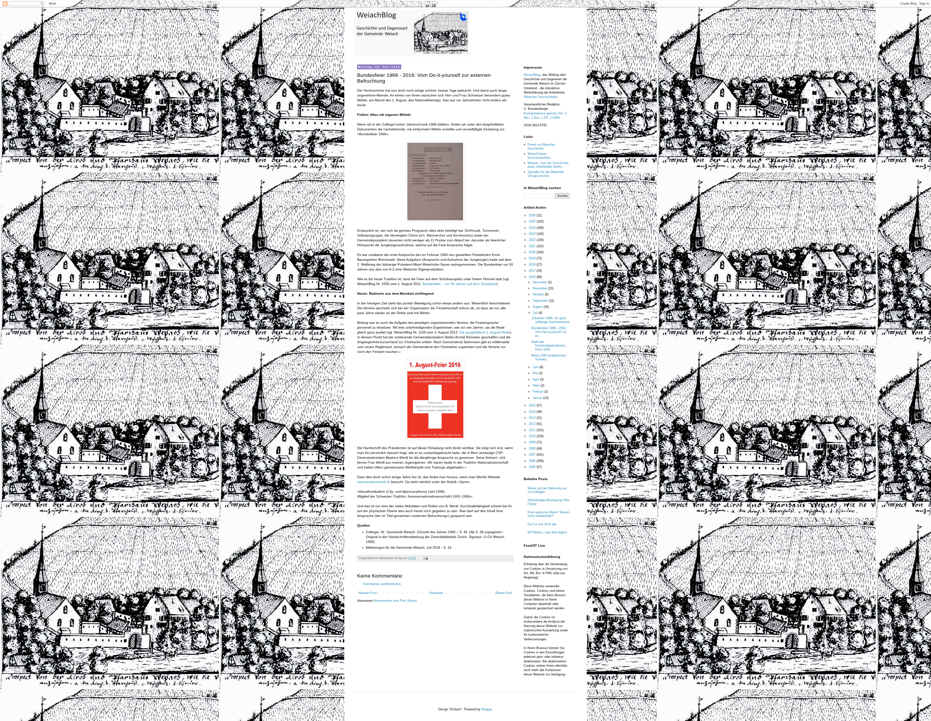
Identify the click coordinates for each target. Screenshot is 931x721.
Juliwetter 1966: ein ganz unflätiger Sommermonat (550, 320)
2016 (533, 277)
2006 (533, 461)
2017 (533, 270)
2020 (533, 252)
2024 (533, 228)
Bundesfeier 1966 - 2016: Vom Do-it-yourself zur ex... (549, 331)
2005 (533, 467)
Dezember (540, 282)
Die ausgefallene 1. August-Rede (484, 332)
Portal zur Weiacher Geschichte (541, 146)
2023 (533, 234)
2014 (533, 411)
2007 (533, 454)
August (538, 307)
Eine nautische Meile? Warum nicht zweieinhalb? (549, 514)
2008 (533, 448)
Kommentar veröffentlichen (382, 584)
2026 (533, 215)
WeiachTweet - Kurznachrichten (539, 155)
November (540, 288)
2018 (533, 264)
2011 (533, 430)
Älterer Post (503, 593)
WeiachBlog (532, 75)
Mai (536, 373)
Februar (538, 391)
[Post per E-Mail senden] (425, 558)
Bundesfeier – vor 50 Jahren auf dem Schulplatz (460, 284)
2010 (533, 436)
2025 (533, 221)
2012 (533, 424)
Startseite (436, 593)
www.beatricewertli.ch (373, 482)
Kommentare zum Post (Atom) (395, 600)
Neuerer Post (367, 593)
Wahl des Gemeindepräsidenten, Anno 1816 (549, 345)
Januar (538, 398)
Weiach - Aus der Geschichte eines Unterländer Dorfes (548, 165)
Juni (536, 367)
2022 (533, 240)
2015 (533, 405)
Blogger (487, 709)
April (536, 379)
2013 (533, 418)
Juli (535, 313)
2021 (533, 246)
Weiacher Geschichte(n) (540, 97)
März (537, 385)
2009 (533, 442)
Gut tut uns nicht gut (542, 524)
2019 (533, 258)
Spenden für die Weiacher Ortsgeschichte (546, 174)
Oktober (539, 294)
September (541, 300)
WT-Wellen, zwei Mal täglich (547, 532)
